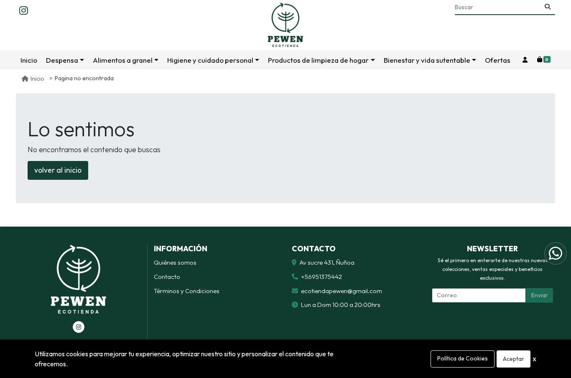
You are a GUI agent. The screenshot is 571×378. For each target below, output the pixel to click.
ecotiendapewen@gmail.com (341, 291)
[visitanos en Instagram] (23, 11)
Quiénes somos (175, 262)
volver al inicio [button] (58, 170)
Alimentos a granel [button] (123, 60)
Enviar (539, 295)
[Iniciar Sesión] (524, 60)
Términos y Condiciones (186, 291)
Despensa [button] (62, 60)
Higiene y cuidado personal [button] (210, 60)
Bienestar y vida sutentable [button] (427, 60)
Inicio (28, 60)
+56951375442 (321, 277)
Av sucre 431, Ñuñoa (326, 262)
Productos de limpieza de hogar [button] (318, 60)
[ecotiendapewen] (285, 25)
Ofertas (497, 60)
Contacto (167, 277)
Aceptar (513, 359)
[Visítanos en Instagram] (78, 327)
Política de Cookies (462, 358)
